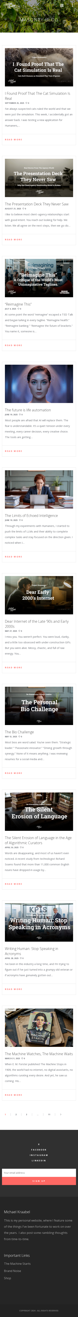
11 (49, 1114)
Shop (7, 1278)
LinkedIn (39, 1160)
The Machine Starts (17, 1264)
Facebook (39, 1149)
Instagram (39, 1155)
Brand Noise (12, 1271)
